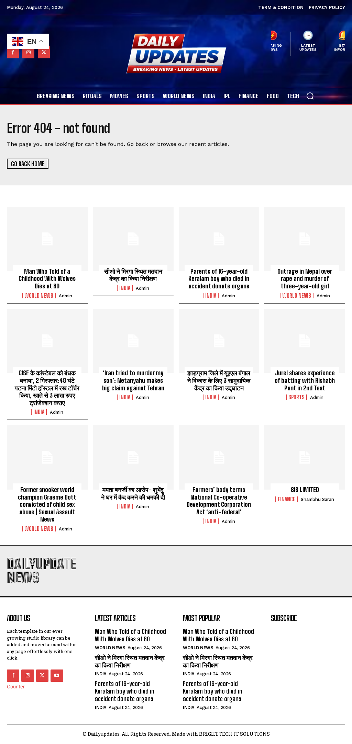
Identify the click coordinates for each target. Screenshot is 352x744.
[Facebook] (13, 52)
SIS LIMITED (305, 489)
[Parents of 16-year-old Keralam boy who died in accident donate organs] (219, 239)
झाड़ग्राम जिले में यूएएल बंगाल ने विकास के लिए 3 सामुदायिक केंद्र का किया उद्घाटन (218, 380)
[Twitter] (44, 52)
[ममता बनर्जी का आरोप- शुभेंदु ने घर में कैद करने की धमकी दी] (133, 457)
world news (38, 295)
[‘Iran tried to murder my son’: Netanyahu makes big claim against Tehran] (133, 341)
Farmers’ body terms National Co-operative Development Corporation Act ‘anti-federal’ (219, 501)
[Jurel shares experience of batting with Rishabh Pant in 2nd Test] (304, 341)
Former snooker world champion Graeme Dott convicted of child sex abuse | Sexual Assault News (47, 504)
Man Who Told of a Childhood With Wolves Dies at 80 (47, 278)
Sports (296, 397)
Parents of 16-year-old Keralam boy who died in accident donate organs (218, 278)
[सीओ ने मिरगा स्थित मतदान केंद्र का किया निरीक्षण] (133, 239)
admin (65, 295)
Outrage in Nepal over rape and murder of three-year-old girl (304, 278)
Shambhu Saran (317, 499)
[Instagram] (28, 52)
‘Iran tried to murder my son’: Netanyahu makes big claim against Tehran (133, 380)
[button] (310, 96)
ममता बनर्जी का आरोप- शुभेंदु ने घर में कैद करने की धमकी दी (133, 493)
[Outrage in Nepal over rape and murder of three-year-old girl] (304, 239)
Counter (16, 686)
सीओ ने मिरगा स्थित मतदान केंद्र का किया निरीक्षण (133, 275)
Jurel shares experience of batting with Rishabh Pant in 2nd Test (305, 380)
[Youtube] (57, 675)
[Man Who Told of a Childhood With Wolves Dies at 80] (47, 239)
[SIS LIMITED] (304, 457)
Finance (286, 499)
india (124, 288)
